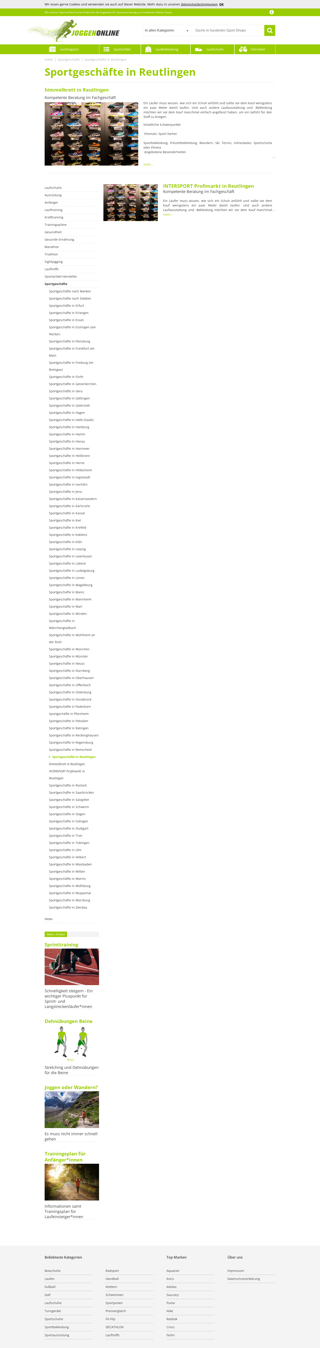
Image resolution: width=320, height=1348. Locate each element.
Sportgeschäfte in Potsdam (68, 721)
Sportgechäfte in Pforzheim (69, 714)
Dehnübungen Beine (69, 1021)
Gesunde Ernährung (59, 239)
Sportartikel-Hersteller (61, 276)
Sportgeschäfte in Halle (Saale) (71, 420)
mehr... (148, 164)
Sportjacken (114, 1303)
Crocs (171, 1327)
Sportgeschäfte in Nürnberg (69, 671)
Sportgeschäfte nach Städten (70, 298)
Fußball (50, 1287)
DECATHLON (115, 1327)
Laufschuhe (215, 49)
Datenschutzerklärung (243, 1279)
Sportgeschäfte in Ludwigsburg (71, 570)
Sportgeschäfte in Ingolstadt (69, 477)
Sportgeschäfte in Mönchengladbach (62, 624)
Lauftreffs (52, 269)
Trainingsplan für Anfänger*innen (65, 1156)
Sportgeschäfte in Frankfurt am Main (71, 351)
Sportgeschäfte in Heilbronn (69, 456)
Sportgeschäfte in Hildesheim (70, 470)
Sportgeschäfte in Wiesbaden (70, 864)
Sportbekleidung (57, 1327)
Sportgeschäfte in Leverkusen (70, 556)
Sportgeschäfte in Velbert (67, 857)
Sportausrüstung (57, 1335)
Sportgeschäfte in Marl (65, 606)
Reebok (172, 1319)
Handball (112, 1279)
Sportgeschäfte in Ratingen (69, 728)
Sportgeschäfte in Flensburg (69, 341)
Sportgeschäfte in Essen (66, 320)
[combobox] (167, 30)
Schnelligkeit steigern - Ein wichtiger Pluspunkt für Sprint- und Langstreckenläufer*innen (69, 998)
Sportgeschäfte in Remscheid (70, 750)
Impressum (235, 1271)
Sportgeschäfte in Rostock (68, 785)
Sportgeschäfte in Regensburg (71, 742)
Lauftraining (53, 210)
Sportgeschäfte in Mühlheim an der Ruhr (72, 638)
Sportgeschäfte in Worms (67, 879)
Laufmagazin (69, 49)
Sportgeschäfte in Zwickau (68, 907)
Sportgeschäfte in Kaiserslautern (73, 499)
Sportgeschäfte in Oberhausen (71, 678)
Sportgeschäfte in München (69, 649)
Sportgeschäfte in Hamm (67, 434)
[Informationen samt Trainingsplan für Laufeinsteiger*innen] (72, 1182)
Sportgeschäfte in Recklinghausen (74, 735)
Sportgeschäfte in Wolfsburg (70, 886)
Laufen (50, 1279)
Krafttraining (54, 217)
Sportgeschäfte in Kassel (67, 513)
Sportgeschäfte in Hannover (69, 448)
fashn (171, 1335)
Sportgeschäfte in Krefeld (67, 527)
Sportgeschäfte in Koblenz (68, 535)
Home (49, 59)
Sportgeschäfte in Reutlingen (105, 59)
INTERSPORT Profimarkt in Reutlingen (67, 774)
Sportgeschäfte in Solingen (68, 821)
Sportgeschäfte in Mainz (66, 592)
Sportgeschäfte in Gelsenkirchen (72, 384)
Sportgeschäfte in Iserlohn (68, 484)
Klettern (111, 1287)
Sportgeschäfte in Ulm (65, 850)
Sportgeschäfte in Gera (66, 391)
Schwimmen (114, 1295)
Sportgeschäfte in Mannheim (70, 599)
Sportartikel (122, 49)
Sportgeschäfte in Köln (65, 542)
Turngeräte (53, 1311)
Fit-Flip (110, 1319)
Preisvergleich (116, 1311)
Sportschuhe (54, 1319)
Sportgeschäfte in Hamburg (69, 427)
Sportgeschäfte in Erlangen (69, 313)
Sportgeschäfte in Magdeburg (71, 585)
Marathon (52, 247)
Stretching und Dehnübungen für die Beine (72, 1070)
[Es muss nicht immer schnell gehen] (72, 1110)
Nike (170, 1311)
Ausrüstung (53, 195)
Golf (48, 1295)
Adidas (172, 1287)
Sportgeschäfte (69, 59)
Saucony (173, 1295)
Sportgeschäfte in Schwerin (69, 807)
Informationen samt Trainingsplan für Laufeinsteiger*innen (64, 1211)
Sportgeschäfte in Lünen (67, 578)
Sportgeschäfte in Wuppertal (70, 893)
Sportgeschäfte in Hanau (67, 441)
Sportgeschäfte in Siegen (67, 814)
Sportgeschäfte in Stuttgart (68, 828)
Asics (170, 1279)
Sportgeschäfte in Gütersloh (69, 405)
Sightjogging (54, 262)
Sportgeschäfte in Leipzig (67, 549)
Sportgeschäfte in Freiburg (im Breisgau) (71, 366)
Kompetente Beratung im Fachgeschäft (80, 97)
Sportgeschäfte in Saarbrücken (71, 792)
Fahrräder (258, 49)
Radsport (112, 1271)
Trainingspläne (56, 225)
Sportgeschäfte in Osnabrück (70, 699)
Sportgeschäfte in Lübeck (67, 563)
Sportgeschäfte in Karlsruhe (69, 506)
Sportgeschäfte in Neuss (67, 663)
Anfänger (51, 202)
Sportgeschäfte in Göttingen (69, 398)
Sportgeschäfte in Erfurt (66, 305)
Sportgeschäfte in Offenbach (70, 685)
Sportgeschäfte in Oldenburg (70, 692)
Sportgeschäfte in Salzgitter (69, 800)
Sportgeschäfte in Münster (68, 656)
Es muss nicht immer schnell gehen (71, 1136)
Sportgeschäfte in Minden (68, 614)
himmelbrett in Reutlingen (77, 89)
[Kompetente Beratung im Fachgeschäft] (91, 134)
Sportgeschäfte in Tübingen (69, 843)
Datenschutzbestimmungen (199, 4)
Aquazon (173, 1271)
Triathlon (51, 254)
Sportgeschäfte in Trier (66, 835)
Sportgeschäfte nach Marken (70, 291)
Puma (171, 1303)
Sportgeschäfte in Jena (65, 492)
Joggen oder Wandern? (71, 1087)
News (49, 919)
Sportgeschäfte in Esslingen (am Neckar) (72, 330)
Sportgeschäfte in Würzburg (69, 900)
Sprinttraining (61, 944)
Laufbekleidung (167, 49)
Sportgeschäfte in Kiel (65, 520)
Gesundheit (53, 232)
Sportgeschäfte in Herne (66, 463)
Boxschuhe (53, 1271)
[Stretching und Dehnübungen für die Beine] (72, 1044)
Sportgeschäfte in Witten (67, 871)
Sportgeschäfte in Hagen (67, 413)
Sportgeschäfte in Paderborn (70, 706)
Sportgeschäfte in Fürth (66, 377)
